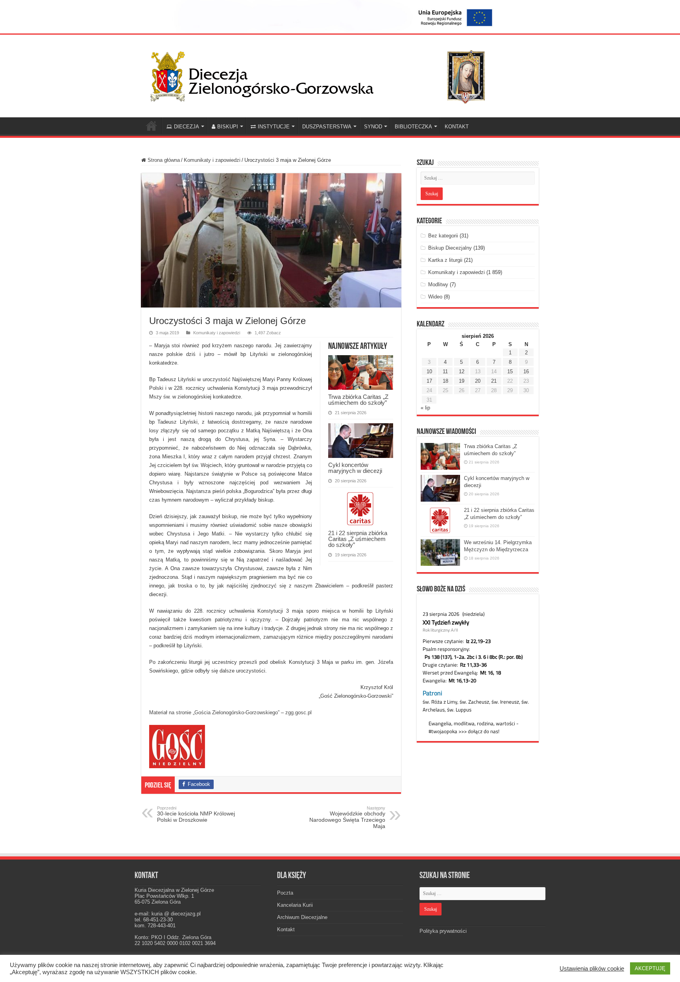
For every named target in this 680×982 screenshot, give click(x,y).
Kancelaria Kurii (295, 905)
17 (429, 381)
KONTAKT (457, 127)
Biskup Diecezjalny (450, 248)
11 (445, 371)
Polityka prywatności (443, 931)
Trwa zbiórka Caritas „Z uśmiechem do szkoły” (358, 399)
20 (477, 381)
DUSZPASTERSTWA (326, 127)
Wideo (435, 297)
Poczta (285, 893)
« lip (425, 408)
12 (461, 371)
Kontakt (286, 929)
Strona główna (163, 160)
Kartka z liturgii (445, 260)
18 (445, 381)
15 (510, 371)
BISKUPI (227, 127)
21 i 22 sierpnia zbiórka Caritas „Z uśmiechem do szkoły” (357, 539)
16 (526, 371)
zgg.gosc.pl (298, 712)
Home (151, 125)
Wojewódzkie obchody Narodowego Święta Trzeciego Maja (347, 817)
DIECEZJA (186, 127)
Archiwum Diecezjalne (302, 917)
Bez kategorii (443, 236)
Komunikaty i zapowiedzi (212, 160)
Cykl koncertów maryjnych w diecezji (355, 467)
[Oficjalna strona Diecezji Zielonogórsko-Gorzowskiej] (324, 74)
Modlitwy (438, 284)
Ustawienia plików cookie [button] (592, 968)
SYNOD (373, 127)
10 (429, 371)
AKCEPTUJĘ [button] (650, 968)
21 (494, 381)
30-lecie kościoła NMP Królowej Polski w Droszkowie (196, 814)
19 (461, 381)
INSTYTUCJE (274, 127)
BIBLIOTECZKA (413, 127)
